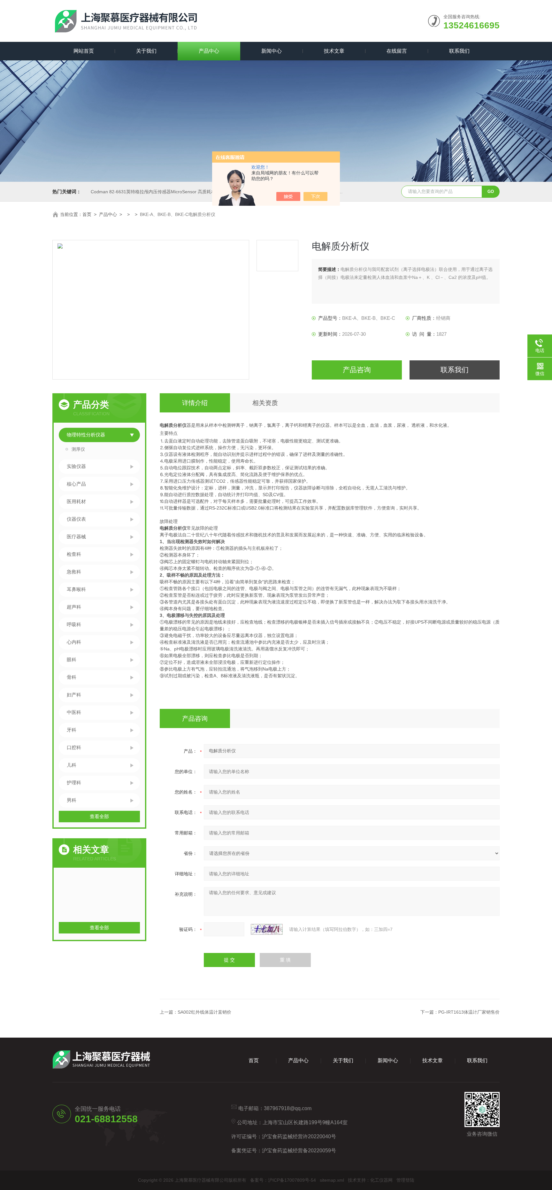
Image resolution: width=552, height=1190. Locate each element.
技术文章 (334, 51)
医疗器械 (76, 536)
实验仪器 (76, 466)
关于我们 (146, 51)
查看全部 (99, 816)
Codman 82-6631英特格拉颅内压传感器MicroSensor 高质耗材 (153, 191)
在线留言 (397, 51)
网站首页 (83, 51)
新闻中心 (271, 51)
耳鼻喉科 (76, 589)
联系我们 (459, 51)
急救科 (74, 571)
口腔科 (74, 747)
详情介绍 (195, 402)
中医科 (74, 712)
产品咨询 (357, 370)
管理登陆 (405, 1180)
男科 (71, 800)
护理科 (74, 782)
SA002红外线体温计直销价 (204, 1012)
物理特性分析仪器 (86, 434)
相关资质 (265, 402)
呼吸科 (74, 624)
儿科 (71, 765)
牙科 (71, 730)
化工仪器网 (381, 1180)
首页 (86, 214)
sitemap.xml (332, 1180)
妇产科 (74, 694)
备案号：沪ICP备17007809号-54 (283, 1180)
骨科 (71, 677)
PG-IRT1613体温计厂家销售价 (469, 1012)
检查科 (74, 554)
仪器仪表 (76, 519)
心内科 (74, 642)
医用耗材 (76, 501)
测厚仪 (78, 449)
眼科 (71, 659)
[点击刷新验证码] (267, 929)
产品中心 (209, 51)
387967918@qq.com (287, 1108)
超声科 (74, 607)
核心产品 (76, 484)
